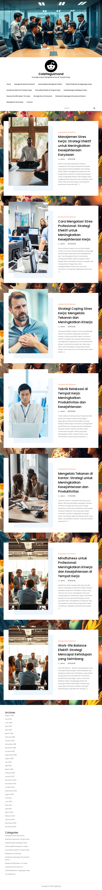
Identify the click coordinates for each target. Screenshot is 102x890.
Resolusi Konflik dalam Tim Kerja (18, 96)
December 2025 (10, 744)
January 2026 (9, 741)
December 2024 (10, 780)
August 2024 (9, 794)
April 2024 (8, 809)
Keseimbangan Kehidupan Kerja (75, 90)
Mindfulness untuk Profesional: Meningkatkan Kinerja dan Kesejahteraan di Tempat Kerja (75, 567)
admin (62, 159)
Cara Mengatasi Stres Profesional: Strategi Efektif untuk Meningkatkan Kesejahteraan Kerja (75, 230)
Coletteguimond (51, 74)
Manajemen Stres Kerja (15, 102)
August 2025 (9, 759)
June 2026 (8, 723)
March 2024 (9, 812)
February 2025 (10, 773)
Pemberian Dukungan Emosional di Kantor (70, 96)
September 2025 (11, 755)
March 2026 (9, 733)
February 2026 (10, 737)
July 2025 (8, 762)
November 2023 (10, 827)
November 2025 (10, 748)
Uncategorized (10, 874)
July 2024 (8, 798)
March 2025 (9, 769)
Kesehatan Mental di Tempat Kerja (19, 90)
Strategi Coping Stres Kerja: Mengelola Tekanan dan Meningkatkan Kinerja (75, 315)
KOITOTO (57, 886)
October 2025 (10, 751)
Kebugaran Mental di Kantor (24, 84)
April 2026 (8, 730)
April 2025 (8, 766)
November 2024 (10, 784)
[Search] (94, 108)
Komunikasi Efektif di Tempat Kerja (47, 90)
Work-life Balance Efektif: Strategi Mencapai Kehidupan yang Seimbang (75, 652)
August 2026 (9, 716)
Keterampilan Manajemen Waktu (50, 84)
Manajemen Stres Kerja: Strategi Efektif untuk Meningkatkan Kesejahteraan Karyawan (74, 145)
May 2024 (8, 805)
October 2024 (10, 787)
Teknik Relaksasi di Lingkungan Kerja (78, 84)
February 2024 (10, 816)
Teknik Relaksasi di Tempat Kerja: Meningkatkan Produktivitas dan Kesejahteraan (73, 398)
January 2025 (9, 776)
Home (9, 84)
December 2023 (10, 823)
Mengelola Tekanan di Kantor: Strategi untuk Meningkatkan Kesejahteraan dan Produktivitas (75, 482)
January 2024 (10, 819)
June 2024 (8, 802)
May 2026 (8, 726)
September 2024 (11, 791)
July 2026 (8, 719)
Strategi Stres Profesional (42, 96)
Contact (30, 102)
